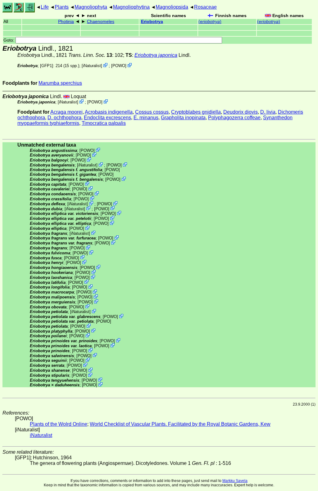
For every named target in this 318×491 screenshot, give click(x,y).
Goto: (9, 40)
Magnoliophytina (131, 7)
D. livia (267, 112)
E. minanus (146, 117)
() (209, 21)
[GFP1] (46, 65)
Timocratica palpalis (104, 123)
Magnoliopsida (172, 7)
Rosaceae (205, 7)
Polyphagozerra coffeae (234, 117)
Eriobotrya (152, 21)
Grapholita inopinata (183, 117)
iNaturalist (92, 65)
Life (45, 7)
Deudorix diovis (240, 112)
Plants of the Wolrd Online (58, 424)
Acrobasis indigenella (109, 112)
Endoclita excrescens (107, 117)
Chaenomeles (100, 21)
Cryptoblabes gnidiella (196, 112)
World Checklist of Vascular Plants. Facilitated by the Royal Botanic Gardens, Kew (180, 424)
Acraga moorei (66, 112)
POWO (118, 65)
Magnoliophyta (91, 7)
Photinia (66, 21)
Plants (62, 7)
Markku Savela (235, 481)
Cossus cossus (152, 112)
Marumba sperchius (60, 83)
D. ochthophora (64, 117)
